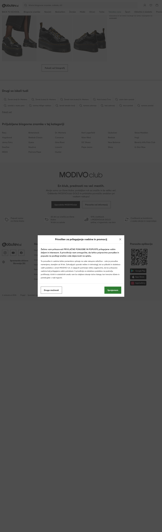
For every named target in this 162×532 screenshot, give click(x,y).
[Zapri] (120, 239)
